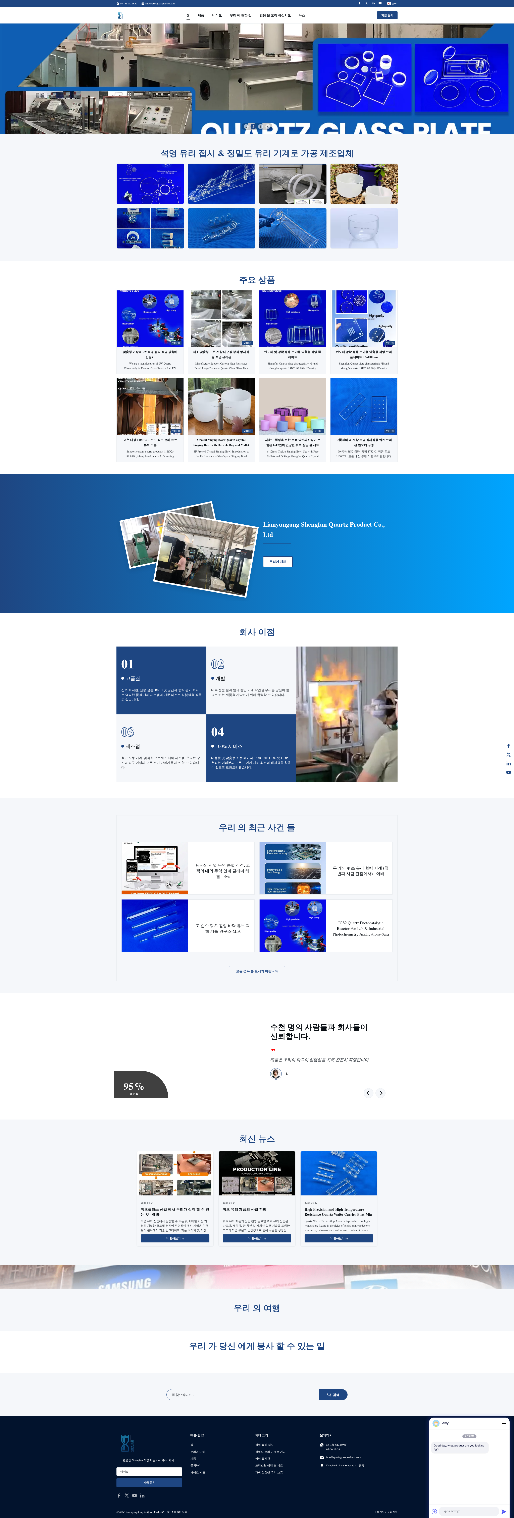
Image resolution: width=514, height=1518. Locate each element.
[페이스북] (508, 745)
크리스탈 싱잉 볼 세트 (269, 1465)
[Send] (504, 1511)
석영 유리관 (262, 1458)
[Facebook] (359, 3)
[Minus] (504, 1423)
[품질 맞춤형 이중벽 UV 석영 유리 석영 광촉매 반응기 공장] (150, 318)
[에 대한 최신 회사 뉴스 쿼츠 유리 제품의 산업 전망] (257, 1174)
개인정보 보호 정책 (387, 1512)
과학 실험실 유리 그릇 (269, 1472)
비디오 (217, 15)
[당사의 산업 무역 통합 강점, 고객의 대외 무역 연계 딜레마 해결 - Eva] (155, 868)
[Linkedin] (373, 3)
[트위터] (508, 754)
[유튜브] (508, 772)
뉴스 (302, 15)
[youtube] (134, 1495)
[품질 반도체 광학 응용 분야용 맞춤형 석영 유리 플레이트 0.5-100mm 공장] (363, 318)
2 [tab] (253, 126)
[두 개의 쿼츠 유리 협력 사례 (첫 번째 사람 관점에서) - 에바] (293, 868)
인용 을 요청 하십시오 (275, 15)
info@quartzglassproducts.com (160, 3)
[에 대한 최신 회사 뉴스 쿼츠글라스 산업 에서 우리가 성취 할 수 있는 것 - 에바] (175, 1174)
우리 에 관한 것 (241, 15)
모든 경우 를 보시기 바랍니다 (257, 971)
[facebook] (118, 1495)
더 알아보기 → (175, 1238)
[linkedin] (142, 1495)
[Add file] (434, 1511)
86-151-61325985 (336, 1444)
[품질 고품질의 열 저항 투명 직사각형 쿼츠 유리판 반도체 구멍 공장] (363, 406)
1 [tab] (246, 126)
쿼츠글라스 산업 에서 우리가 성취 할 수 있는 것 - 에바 (175, 1212)
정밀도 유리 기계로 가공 (270, 1452)
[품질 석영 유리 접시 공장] (257, 78)
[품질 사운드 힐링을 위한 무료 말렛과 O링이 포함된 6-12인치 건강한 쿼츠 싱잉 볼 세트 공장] (292, 406)
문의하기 (196, 1465)
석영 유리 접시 (264, 1444)
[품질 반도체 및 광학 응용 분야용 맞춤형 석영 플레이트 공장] (292, 318)
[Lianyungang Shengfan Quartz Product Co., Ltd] (120, 15)
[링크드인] (508, 763)
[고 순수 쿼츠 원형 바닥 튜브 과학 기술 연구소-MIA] (155, 926)
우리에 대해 (277, 561)
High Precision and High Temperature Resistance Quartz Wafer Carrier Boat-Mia (338, 1212)
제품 (201, 15)
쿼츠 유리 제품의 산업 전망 (244, 1209)
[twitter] (126, 1495)
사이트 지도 (197, 1472)
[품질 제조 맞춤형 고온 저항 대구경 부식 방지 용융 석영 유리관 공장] (221, 318)
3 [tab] (260, 126)
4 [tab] (268, 126)
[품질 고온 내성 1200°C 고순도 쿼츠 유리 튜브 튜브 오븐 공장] (150, 406)
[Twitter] (366, 3)
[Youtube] (380, 3)
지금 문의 (387, 15)
